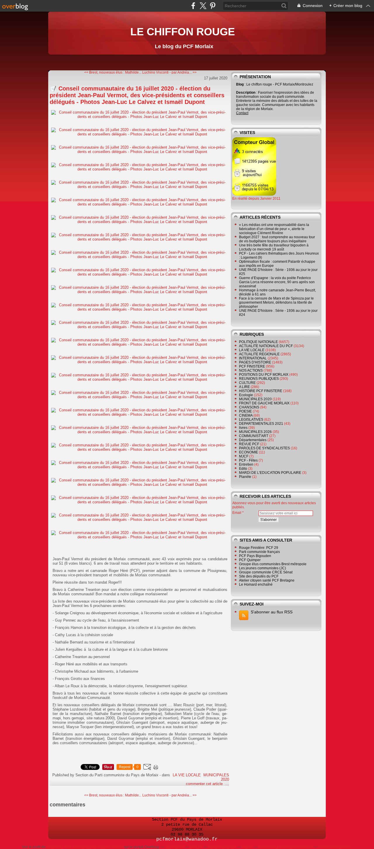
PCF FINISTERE (252, 366)
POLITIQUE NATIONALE (258, 342)
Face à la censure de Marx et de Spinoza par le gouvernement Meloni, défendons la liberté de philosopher (276, 302)
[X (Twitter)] (203, 5)
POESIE (245, 411)
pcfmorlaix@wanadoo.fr (187, 839)
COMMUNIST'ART (253, 436)
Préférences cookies (334, 847)
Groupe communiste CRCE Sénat (265, 572)
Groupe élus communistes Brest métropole (273, 564)
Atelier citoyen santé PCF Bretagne (267, 580)
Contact (242, 113)
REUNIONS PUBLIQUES (259, 379)
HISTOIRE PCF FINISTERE (260, 391)
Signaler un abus (222, 847)
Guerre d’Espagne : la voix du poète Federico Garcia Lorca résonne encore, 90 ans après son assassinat (277, 282)
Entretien (246, 464)
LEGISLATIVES (251, 419)
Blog (240, 84)
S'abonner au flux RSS (271, 612)
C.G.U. (247, 847)
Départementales (252, 440)
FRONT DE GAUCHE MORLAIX (264, 403)
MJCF (243, 456)
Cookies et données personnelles (285, 847)
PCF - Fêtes (248, 460)
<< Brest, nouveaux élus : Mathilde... (112, 72)
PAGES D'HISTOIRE (255, 362)
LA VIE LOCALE (187, 775)
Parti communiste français (259, 552)
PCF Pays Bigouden (255, 556)
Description (246, 93)
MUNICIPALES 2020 (255, 399)
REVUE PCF (249, 444)
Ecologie (246, 395)
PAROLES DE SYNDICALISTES (264, 448)
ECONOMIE (248, 452)
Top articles (174, 847)
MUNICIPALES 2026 (255, 432)
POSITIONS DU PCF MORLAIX (263, 375)
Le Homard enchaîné (256, 584)
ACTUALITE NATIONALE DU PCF (266, 346)
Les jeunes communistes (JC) (262, 568)
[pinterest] (212, 5)
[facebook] (193, 5)
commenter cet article (205, 784)
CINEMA (245, 415)
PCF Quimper (250, 560)
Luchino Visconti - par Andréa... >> (169, 72)
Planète (245, 477)
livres (243, 428)
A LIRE (244, 387)
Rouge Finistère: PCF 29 (258, 548)
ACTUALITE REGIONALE (259, 354)
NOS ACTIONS (251, 370)
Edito (243, 469)
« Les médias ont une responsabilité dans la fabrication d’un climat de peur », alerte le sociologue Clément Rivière (274, 229)
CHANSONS (249, 407)
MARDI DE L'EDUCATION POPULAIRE (270, 473)
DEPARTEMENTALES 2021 (261, 424)
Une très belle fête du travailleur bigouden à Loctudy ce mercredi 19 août (274, 247)
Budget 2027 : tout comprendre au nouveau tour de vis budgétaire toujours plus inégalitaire (277, 239)
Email (236, 513)
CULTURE (247, 383)
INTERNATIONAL (253, 358)
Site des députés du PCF (258, 576)
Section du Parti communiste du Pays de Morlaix (84, 847)
